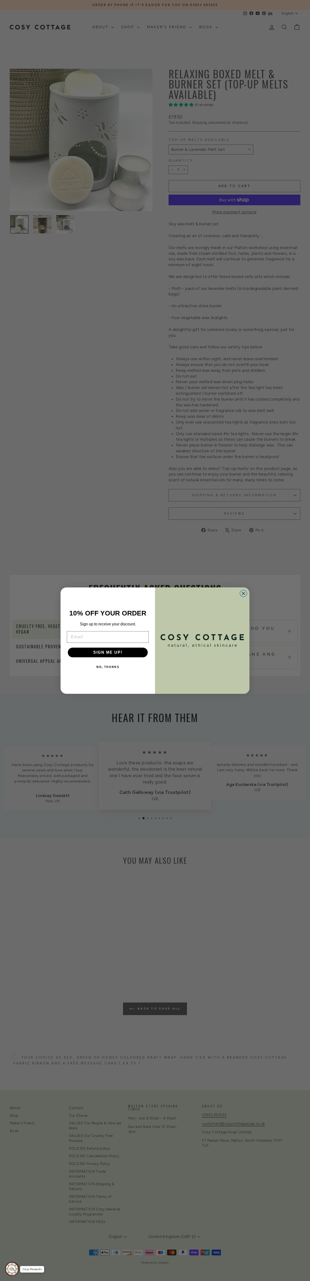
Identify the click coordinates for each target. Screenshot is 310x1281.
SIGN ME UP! (108, 652)
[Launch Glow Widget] (12, 1269)
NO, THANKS (107, 667)
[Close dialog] (243, 593)
